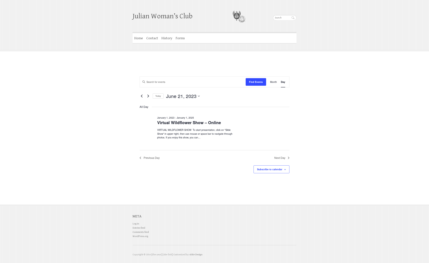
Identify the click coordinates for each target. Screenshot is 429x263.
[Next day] (148, 96)
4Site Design (196, 254)
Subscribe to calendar (269, 169)
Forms (180, 38)
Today (158, 95)
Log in (136, 223)
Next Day (279, 158)
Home (138, 38)
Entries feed (139, 227)
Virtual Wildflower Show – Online (189, 122)
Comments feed (141, 232)
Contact (152, 38)
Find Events (256, 82)
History (166, 38)
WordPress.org (140, 236)
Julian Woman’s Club (163, 16)
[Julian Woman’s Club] (239, 14)
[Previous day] (142, 96)
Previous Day (152, 158)
